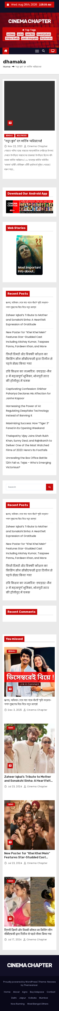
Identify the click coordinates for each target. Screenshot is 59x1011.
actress (11, 34)
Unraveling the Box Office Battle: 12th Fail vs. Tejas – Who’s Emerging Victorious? (28, 462)
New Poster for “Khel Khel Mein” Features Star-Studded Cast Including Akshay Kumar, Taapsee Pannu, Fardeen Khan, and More (28, 859)
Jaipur (22, 997)
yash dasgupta (30, 38)
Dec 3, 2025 (15, 710)
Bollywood (22, 135)
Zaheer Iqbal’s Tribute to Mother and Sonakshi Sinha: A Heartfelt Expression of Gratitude (27, 319)
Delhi (14, 997)
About (16, 991)
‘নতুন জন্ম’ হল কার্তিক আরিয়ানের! (23, 141)
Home (6, 66)
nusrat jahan (43, 34)
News (10, 728)
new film (30, 34)
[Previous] (17, 255)
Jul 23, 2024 (15, 786)
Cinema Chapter (37, 146)
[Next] (41, 255)
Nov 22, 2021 (15, 146)
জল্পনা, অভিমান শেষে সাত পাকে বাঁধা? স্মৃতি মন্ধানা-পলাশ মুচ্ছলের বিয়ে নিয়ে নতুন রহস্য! (27, 702)
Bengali (9, 135)
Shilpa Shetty (12, 38)
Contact (51, 991)
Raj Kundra (46, 38)
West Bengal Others (37, 1003)
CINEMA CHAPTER (29, 21)
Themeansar (31, 985)
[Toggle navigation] (37, 51)
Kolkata (33, 997)
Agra (24, 991)
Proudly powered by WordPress (20, 981)
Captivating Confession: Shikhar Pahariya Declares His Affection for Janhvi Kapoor (28, 393)
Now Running (18, 1003)
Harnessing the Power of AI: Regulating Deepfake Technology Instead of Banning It (27, 410)
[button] (44, 50)
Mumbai (43, 997)
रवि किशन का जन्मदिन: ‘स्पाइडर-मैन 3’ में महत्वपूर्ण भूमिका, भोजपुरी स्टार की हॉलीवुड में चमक (28, 376)
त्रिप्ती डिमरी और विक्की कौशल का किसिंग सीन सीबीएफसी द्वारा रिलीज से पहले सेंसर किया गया (29, 359)
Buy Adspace (37, 991)
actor (20, 34)
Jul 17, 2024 (15, 939)
